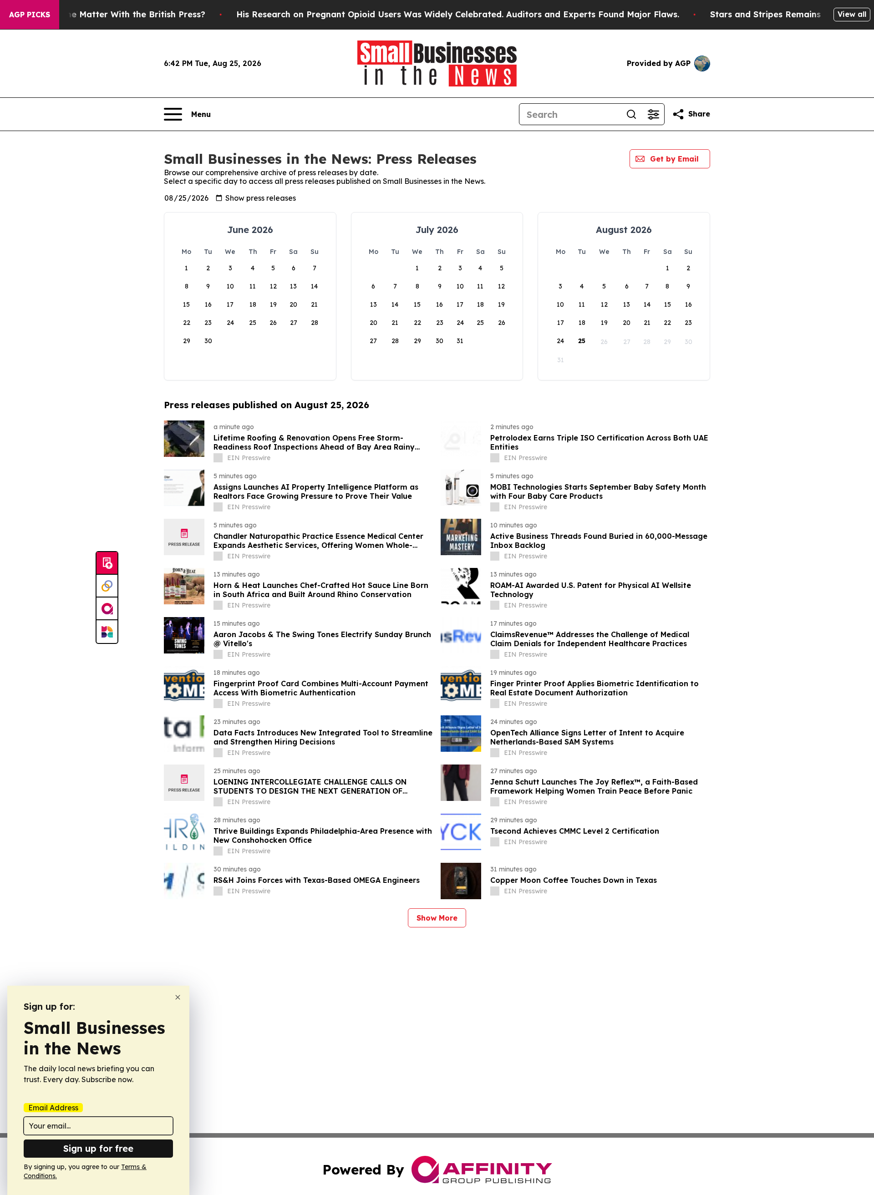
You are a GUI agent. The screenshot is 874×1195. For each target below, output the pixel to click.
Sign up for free (98, 1148)
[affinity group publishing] (107, 609)
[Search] (631, 114)
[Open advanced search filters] (653, 114)
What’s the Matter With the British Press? (118, 14)
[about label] (218, 457)
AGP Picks (29, 14)
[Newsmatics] (107, 631)
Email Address (53, 1107)
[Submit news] (107, 563)
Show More (437, 917)
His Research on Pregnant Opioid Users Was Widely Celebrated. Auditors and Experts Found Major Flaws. (457, 14)
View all (852, 14)
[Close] (177, 997)
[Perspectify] (107, 586)
